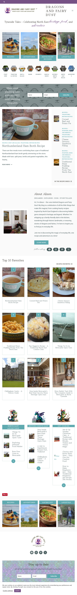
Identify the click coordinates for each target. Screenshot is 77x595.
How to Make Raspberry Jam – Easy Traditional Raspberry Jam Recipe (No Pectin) (67, 473)
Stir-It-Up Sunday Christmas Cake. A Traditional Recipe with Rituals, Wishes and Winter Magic (67, 438)
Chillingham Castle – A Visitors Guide (13, 392)
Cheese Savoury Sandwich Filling (66, 142)
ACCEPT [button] (17, 590)
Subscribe (66, 95)
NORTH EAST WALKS (63, 76)
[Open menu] (72, 10)
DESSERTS (38, 74)
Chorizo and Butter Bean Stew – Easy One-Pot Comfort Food (67, 456)
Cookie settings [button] (8, 591)
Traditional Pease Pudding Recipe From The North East (67, 166)
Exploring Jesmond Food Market (17, 444)
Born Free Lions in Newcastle (16, 453)
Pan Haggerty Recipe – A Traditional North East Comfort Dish (38, 348)
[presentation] (25, 124)
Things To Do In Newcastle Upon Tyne (63, 347)
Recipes (4, 143)
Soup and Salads (14, 143)
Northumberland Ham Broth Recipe (23, 146)
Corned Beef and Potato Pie (66, 121)
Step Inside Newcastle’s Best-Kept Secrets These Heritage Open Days (38, 393)
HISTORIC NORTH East (55, 76)
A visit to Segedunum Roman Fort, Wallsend (42, 449)
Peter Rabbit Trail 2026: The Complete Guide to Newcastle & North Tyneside (64, 393)
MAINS (30, 74)
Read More (6, 164)
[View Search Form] (4, 1)
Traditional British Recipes (30, 143)
